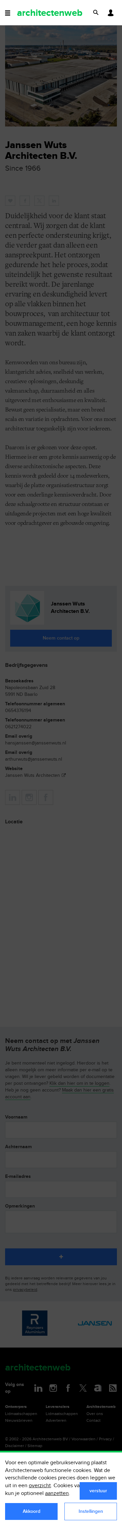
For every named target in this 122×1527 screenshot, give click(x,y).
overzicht (40, 1485)
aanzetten (57, 1493)
